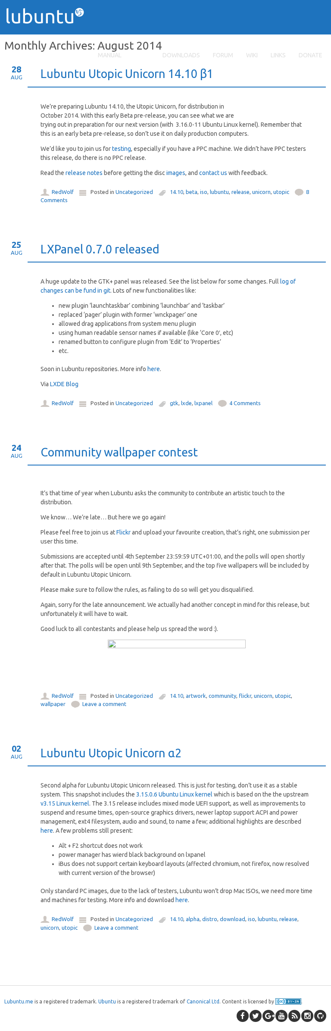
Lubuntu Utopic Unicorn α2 (111, 753)
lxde (186, 403)
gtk (174, 403)
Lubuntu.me (18, 1001)
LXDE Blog (64, 384)
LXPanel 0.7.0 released (100, 249)
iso (203, 192)
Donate (310, 55)
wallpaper (53, 704)
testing (121, 148)
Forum (223, 55)
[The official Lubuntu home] (48, 38)
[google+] (268, 1015)
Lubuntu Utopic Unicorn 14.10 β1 (127, 73)
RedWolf (63, 192)
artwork (196, 696)
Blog (142, 55)
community (222, 696)
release (240, 192)
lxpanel (203, 403)
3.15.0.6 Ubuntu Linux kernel (174, 794)
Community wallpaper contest (119, 452)
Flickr (123, 532)
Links (278, 55)
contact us (213, 172)
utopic (281, 192)
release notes (84, 172)
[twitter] (255, 1015)
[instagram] (307, 1015)
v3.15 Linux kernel (65, 803)
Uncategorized (134, 192)
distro (209, 919)
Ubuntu (107, 1001)
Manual (110, 55)
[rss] (294, 1015)
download (232, 919)
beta (191, 192)
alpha (193, 919)
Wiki (252, 55)
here (153, 369)
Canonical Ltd (203, 1001)
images (175, 172)
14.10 (176, 192)
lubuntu (219, 192)
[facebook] (242, 1015)
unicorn (261, 192)
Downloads (181, 55)
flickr (245, 696)
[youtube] (281, 1015)
